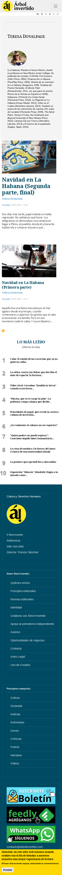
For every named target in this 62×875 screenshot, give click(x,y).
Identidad (16, 607)
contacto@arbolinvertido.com (25, 847)
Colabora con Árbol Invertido (28, 615)
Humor (14, 730)
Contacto (16, 648)
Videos (14, 763)
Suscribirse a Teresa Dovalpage (3, 330)
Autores (15, 632)
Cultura (14, 697)
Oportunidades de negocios (27, 640)
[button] (39, 14)
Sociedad (6, 205)
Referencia (13, 540)
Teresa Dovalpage (12, 198)
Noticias (15, 714)
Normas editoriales (22, 599)
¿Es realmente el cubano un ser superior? (33, 425)
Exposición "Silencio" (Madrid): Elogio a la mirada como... (34, 474)
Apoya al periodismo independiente (32, 624)
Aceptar (7, 869)
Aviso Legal (17, 656)
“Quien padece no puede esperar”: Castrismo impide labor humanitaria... (32, 437)
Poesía (14, 747)
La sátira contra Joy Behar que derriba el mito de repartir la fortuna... (33, 374)
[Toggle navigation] (55, 6)
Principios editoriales (23, 591)
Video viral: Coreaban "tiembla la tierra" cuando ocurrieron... (33, 387)
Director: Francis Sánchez (23, 552)
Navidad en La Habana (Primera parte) (23, 285)
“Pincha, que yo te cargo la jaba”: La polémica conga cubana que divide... (30, 400)
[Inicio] (18, 6)
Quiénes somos (20, 583)
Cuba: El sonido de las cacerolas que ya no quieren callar (34, 360)
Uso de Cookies (20, 665)
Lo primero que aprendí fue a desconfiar (33, 461)
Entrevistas (17, 722)
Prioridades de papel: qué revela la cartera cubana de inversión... (34, 413)
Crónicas (15, 738)
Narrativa (16, 755)
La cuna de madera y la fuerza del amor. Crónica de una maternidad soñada (33, 450)
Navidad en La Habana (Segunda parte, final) (26, 186)
